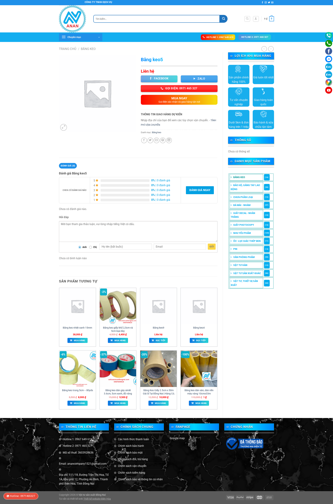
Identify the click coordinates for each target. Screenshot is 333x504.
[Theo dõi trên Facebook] (262, 2)
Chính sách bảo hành (131, 445)
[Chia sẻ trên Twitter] (150, 140)
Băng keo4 (199, 327)
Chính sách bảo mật (130, 452)
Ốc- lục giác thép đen (247, 241)
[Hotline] (328, 35)
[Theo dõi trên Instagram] (266, 2)
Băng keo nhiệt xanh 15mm (77, 327)
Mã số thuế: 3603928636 (78, 452)
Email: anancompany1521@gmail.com (83, 463)
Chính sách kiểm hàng (131, 472)
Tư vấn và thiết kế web (71, 498)
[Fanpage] (328, 51)
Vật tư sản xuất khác (247, 273)
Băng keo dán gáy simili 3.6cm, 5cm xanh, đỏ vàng (118, 392)
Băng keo (88, 49)
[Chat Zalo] (328, 66)
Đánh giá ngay (199, 190)
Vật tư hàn (240, 265)
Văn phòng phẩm (244, 257)
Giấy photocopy (243, 224)
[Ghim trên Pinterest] (163, 140)
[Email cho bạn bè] (156, 140)
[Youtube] (328, 90)
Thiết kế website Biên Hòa (97, 498)
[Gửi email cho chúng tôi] (272, 2)
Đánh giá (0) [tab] (68, 165)
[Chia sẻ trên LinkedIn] (169, 140)
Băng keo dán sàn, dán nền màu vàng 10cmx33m (199, 392)
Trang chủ (67, 49)
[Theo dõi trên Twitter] (269, 2)
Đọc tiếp (160, 340)
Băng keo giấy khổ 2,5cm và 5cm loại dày (118, 329)
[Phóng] (63, 127)
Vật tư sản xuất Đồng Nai (92, 494)
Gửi (212, 246)
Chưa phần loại (243, 197)
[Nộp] (224, 19)
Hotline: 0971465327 (22, 496)
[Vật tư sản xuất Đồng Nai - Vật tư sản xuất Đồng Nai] (73, 18)
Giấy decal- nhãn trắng (243, 215)
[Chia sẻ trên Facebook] (144, 140)
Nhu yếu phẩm (242, 233)
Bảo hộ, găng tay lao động (245, 187)
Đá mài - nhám (241, 205)
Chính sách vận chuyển (132, 466)
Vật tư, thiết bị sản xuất (244, 283)
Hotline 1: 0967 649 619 (77, 439)
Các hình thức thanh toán (133, 439)
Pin (235, 249)
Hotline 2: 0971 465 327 (77, 445)
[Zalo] (328, 74)
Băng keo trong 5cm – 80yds (77, 390)
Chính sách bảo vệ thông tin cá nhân (140, 479)
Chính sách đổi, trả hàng (133, 459)
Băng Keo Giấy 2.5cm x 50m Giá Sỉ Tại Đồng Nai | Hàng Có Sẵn (158, 392)
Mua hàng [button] (79, 340)
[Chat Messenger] (328, 58)
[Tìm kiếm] (247, 19)
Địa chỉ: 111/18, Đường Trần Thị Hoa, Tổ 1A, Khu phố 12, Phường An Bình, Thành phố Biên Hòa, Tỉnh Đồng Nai (84, 479)
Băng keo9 (158, 327)
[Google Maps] (328, 82)
